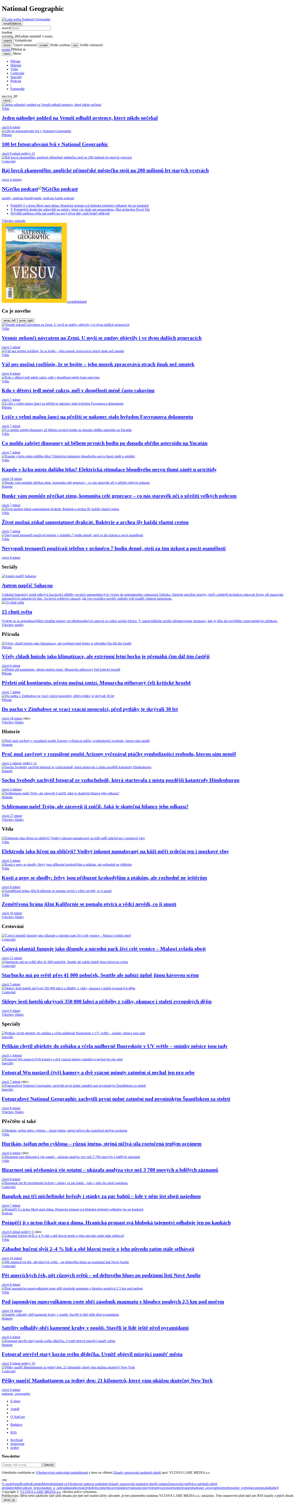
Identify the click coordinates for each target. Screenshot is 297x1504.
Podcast (15, 81)
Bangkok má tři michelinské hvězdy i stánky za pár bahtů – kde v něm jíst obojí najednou (101, 1196)
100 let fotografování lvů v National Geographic (55, 144)
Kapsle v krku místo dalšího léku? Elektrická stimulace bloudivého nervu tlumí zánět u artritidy (109, 469)
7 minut (11, 399)
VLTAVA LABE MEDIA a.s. (40, 1492)
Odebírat (12, 23)
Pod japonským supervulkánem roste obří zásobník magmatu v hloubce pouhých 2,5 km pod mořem (113, 1301)
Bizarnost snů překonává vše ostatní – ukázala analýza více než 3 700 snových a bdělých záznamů (110, 1170)
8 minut (11, 127)
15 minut (12, 958)
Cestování (17, 73)
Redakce (16, 1424)
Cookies (162, 1484)
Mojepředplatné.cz (54, 1484)
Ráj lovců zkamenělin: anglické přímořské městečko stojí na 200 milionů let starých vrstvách (105, 170)
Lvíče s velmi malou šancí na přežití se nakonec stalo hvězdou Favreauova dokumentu (97, 417)
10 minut (12, 479)
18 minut (12, 718)
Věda (14, 69)
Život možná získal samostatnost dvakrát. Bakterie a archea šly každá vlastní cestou (95, 522)
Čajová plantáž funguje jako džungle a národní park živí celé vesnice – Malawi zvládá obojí (104, 949)
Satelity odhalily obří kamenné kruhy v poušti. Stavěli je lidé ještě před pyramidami (95, 1328)
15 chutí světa (17, 612)
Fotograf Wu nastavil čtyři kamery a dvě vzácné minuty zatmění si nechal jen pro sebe (98, 1072)
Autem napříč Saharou (27, 585)
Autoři (14, 1409)
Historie (15, 65)
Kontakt (36, 1484)
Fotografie (17, 89)
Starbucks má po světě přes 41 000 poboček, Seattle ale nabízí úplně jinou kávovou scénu (100, 975)
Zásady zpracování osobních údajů (137, 1472)
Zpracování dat (178, 1484)
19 (28, 1363)
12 (30, 763)
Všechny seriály (13, 625)
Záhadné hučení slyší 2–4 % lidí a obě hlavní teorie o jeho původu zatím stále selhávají (98, 1249)
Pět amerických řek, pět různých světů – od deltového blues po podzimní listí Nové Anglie (101, 1275)
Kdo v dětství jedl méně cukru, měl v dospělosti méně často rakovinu (78, 390)
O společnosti (11, 1484)
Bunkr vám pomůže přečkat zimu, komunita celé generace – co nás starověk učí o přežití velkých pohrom (119, 496)
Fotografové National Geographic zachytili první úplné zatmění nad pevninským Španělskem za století (116, 1099)
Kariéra (25, 1484)
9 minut (11, 153)
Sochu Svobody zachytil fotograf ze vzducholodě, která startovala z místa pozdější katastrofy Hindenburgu (120, 780)
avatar (6, 49)
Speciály (16, 77)
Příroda (15, 61)
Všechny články (13, 722)
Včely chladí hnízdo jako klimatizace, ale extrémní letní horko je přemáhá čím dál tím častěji (106, 656)
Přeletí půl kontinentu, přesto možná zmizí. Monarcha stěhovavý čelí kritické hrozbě (96, 683)
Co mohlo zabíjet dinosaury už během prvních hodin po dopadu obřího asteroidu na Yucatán (104, 443)
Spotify (18, 198)
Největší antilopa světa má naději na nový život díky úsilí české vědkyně (60, 213)
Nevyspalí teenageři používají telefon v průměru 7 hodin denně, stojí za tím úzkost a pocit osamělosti (114, 548)
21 (28, 153)
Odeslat (48, 1465)
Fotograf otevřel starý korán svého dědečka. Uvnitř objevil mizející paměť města (92, 1354)
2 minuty (12, 763)
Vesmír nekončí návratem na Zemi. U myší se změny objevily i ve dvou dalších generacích (102, 338)
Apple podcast (54, 198)
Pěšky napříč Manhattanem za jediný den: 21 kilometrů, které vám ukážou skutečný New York (107, 1380)
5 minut (11, 347)
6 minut (11, 665)
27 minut (12, 816)
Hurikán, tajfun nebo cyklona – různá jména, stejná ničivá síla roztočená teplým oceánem (102, 1144)
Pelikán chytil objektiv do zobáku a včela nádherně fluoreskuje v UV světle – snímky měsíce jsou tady (115, 1046)
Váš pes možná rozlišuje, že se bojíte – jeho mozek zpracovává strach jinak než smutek (98, 364)
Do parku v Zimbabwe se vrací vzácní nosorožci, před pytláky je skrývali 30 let (90, 709)
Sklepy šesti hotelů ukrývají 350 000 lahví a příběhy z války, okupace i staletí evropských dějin (107, 1001)
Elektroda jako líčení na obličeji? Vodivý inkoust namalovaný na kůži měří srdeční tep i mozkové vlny (115, 851)
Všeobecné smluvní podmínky (88, 1484)
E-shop (15, 1401)
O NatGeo (17, 1417)
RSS (13, 1432)
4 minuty (12, 179)
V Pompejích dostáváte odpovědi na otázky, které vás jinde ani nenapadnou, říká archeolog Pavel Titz (80, 209)
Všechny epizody (14, 221)
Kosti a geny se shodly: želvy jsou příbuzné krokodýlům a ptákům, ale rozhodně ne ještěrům (104, 878)
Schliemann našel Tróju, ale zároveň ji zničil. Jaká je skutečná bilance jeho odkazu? (95, 806)
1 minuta (12, 1055)
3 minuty (12, 789)
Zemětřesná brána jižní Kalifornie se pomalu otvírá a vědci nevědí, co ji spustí (89, 904)
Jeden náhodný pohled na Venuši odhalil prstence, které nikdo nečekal (80, 118)
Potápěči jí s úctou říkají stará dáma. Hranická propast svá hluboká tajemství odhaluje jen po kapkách (79, 205)
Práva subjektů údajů (203, 1484)
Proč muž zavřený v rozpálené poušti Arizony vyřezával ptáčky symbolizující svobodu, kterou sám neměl (119, 754)
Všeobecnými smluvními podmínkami (62, 1472)
